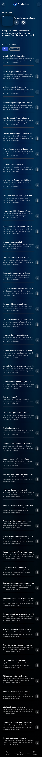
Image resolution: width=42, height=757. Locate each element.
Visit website (10, 44)
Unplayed (14, 49)
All (5, 49)
